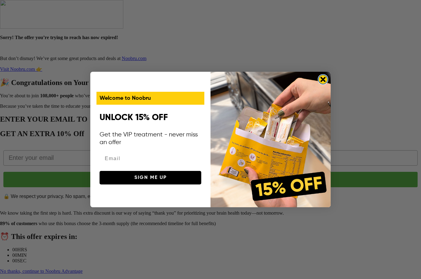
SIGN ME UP (150, 177)
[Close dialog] (323, 79)
